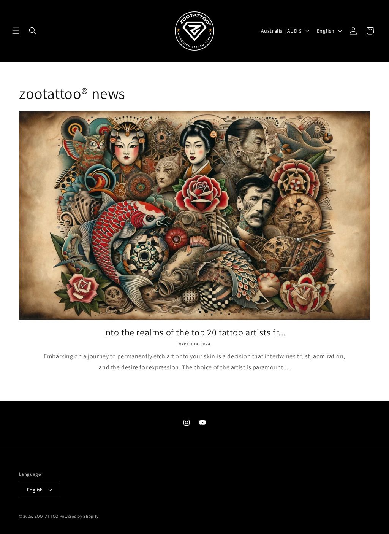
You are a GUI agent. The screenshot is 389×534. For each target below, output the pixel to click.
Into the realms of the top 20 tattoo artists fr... (194, 332)
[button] (16, 30)
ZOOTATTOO (47, 516)
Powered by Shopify (79, 516)
